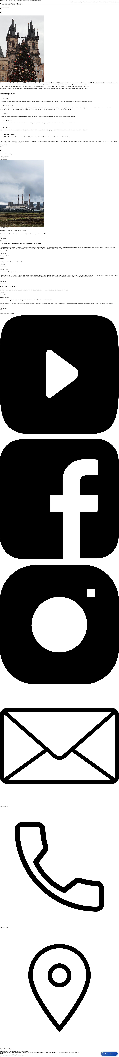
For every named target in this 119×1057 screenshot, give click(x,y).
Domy (8, 1053)
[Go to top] (0, 1056)
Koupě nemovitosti (39, 1052)
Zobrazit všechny (3, 159)
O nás (8, 1051)
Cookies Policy (26, 1054)
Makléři (23, 1051)
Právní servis (53, 1052)
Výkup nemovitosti (61, 1052)
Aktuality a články (17, 1051)
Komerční (12, 1053)
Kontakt (26, 1051)
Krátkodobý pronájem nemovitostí (72, 1052)
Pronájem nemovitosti (21, 1052)
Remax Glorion (3, 1051)
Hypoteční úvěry (47, 1052)
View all (2, 309)
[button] (59, 1050)
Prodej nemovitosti (13, 1052)
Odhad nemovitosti (31, 1052)
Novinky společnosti (4, 255)
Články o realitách (4, 227)
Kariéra (11, 1051)
